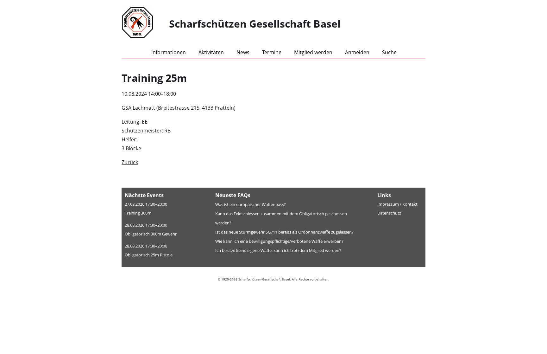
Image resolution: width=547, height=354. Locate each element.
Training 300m (138, 213)
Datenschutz (389, 213)
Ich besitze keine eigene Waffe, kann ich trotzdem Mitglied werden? (278, 250)
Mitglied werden (313, 52)
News (242, 52)
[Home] (145, 24)
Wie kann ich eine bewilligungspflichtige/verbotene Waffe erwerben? (279, 241)
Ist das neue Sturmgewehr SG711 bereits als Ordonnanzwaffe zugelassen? (284, 232)
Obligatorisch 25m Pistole (149, 255)
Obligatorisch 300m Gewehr (151, 234)
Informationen (168, 52)
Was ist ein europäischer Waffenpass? (250, 204)
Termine (271, 52)
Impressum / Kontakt (397, 204)
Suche (389, 52)
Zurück (130, 162)
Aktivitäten (211, 52)
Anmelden (357, 52)
